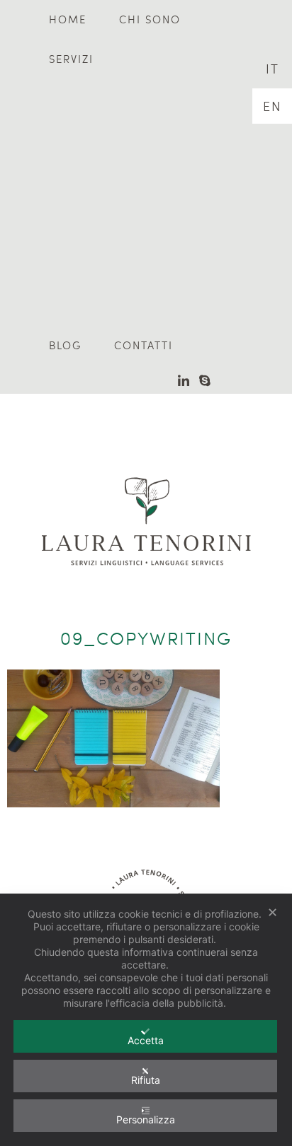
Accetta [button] (146, 1040)
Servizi (71, 59)
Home (67, 19)
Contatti (143, 345)
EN (272, 106)
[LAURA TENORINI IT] (146, 500)
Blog (65, 345)
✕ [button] (272, 912)
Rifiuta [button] (145, 1080)
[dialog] (146, 1020)
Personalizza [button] (145, 1119)
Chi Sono (150, 19)
